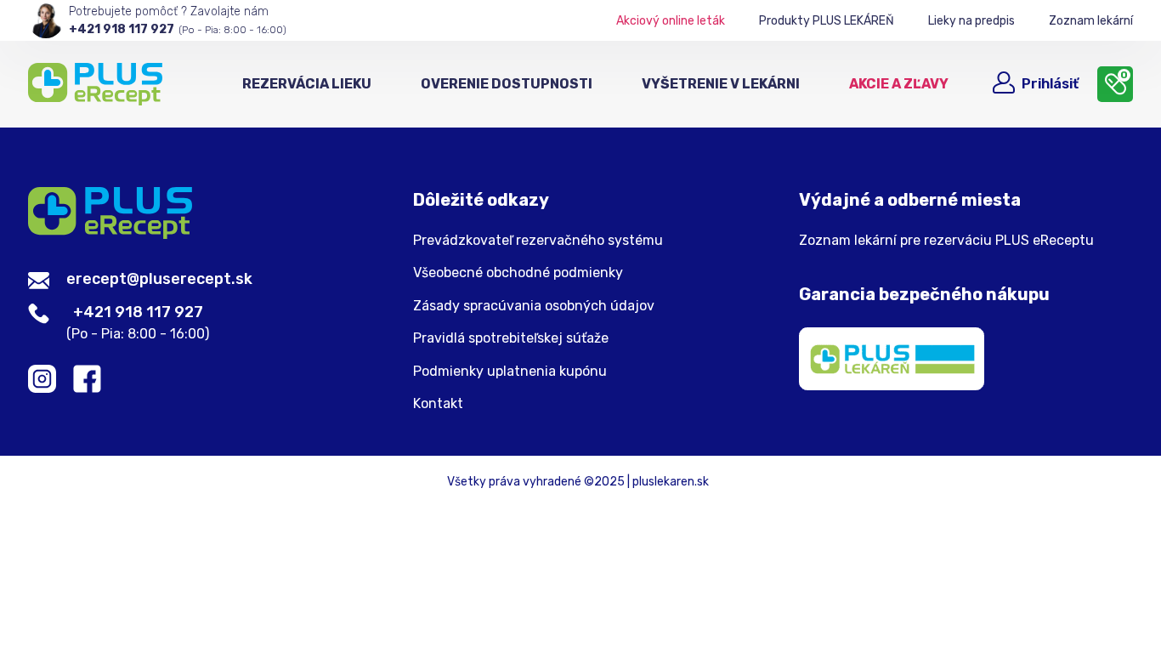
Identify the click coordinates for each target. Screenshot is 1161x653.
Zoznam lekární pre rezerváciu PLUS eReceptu (946, 240)
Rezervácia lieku (306, 84)
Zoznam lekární (1091, 21)
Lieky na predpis (971, 21)
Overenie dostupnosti (506, 84)
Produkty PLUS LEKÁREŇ (826, 21)
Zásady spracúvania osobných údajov (533, 306)
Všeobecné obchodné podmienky (518, 273)
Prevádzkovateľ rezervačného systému (538, 240)
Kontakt (438, 404)
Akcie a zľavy (899, 84)
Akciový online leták (670, 21)
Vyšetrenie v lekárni (721, 84)
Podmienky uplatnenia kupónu (510, 371)
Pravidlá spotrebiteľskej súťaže (511, 338)
